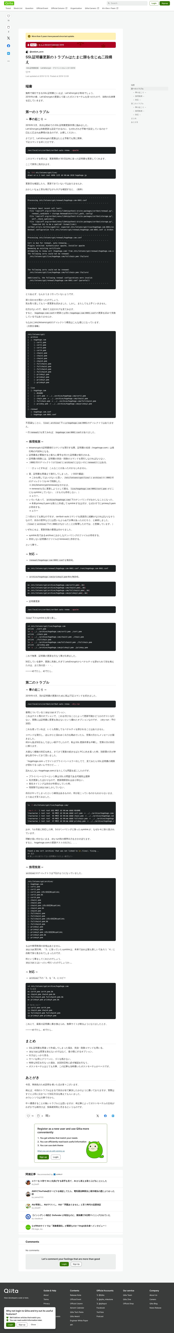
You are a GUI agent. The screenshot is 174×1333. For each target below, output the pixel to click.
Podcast (100, 1316)
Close (33, 1325)
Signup (165, 3)
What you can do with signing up (51, 1151)
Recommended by (45, 1174)
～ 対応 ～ (137, 100)
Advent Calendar (77, 1308)
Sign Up (76, 1264)
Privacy (47, 1303)
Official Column (59, 8)
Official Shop (128, 1303)
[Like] (8, 16)
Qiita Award (75, 1316)
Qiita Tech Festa (76, 1312)
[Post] (8, 38)
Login (154, 3)
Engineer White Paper (79, 1320)
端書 (133, 85)
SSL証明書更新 (32, 68)
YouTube (100, 1312)
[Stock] (8, 27)
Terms (46, 1299)
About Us (153, 1295)
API (71, 1325)
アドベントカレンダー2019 (64, 68)
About (46, 1295)
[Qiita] (9, 3)
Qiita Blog (154, 1303)
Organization (76, 8)
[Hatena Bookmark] (8, 53)
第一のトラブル (137, 89)
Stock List (18, 8)
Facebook (101, 1308)
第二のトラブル (137, 103)
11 (8, 20)
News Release (155, 1308)
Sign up (22, 1325)
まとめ (133, 118)
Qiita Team (127, 1295)
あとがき (134, 122)
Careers (153, 1299)
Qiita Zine (127, 1299)
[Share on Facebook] (8, 46)
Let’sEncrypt (46, 68)
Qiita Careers (92, 8)
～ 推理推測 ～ (139, 96)
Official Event (42, 8)
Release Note (75, 1295)
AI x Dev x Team (110, 8)
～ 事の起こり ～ (139, 92)
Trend (8, 8)
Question (29, 8)
